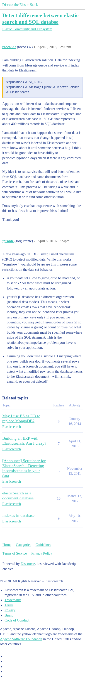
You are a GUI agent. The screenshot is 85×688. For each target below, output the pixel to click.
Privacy (10, 610)
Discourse (28, 564)
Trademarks (13, 600)
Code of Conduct (17, 620)
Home (6, 545)
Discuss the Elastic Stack (20, 5)
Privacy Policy (41, 553)
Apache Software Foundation (21, 639)
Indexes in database (18, 515)
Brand (9, 615)
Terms (9, 605)
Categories (23, 545)
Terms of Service (14, 553)
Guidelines (43, 545)
